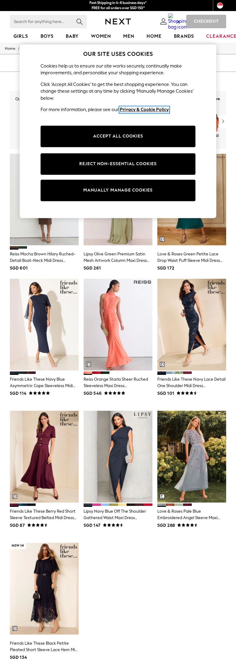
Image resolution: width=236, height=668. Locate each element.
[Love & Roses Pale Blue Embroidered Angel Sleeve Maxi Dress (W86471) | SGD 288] (191, 457)
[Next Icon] (118, 21)
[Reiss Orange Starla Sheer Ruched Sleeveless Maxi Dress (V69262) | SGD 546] (118, 325)
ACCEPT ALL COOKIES (118, 136)
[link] (163, 21)
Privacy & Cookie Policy (144, 110)
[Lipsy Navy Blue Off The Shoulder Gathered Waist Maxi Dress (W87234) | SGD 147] (118, 457)
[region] (118, 131)
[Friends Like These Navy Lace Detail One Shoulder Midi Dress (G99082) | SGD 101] (191, 325)
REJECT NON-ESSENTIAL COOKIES (118, 163)
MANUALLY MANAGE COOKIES (118, 190)
